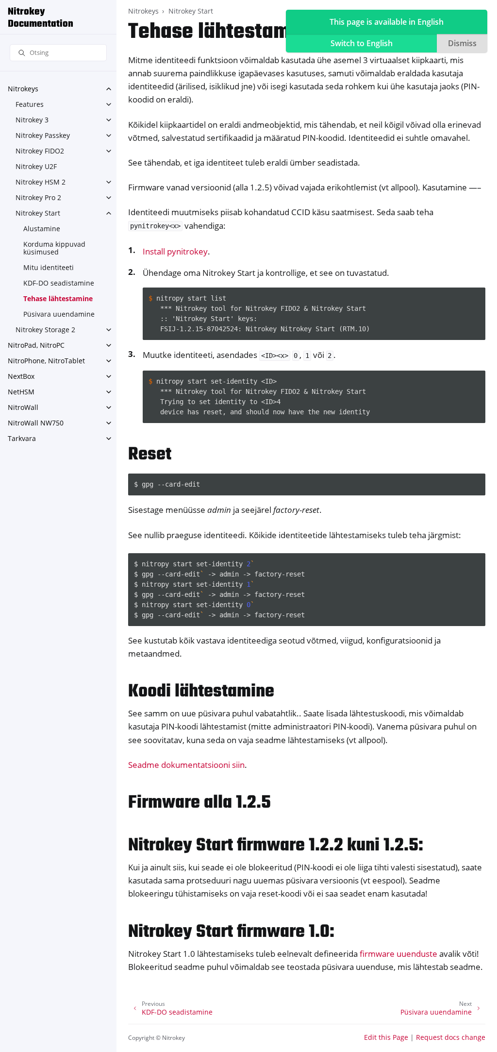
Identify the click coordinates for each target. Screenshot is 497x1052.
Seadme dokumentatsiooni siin (186, 764)
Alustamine (41, 228)
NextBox (21, 376)
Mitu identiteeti (48, 267)
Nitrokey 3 (32, 119)
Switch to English (362, 43)
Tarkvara (22, 438)
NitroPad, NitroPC (36, 345)
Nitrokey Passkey (43, 135)
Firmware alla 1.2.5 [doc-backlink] (199, 803)
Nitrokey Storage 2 (45, 329)
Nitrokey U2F (36, 166)
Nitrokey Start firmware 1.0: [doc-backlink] (231, 932)
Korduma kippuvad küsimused (54, 247)
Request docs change (450, 1037)
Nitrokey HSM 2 (41, 182)
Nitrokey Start (38, 213)
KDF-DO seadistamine (58, 283)
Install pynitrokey (175, 251)
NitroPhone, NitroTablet (46, 360)
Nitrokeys (23, 88)
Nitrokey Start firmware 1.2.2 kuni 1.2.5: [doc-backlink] (275, 846)
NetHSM (21, 391)
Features (30, 104)
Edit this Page (386, 1037)
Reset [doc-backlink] (149, 455)
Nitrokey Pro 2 (38, 197)
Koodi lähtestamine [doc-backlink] (201, 692)
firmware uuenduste (398, 953)
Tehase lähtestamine (58, 298)
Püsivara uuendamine (59, 314)
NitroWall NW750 (36, 422)
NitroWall (23, 407)
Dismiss (462, 43)
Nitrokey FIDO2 (40, 150)
